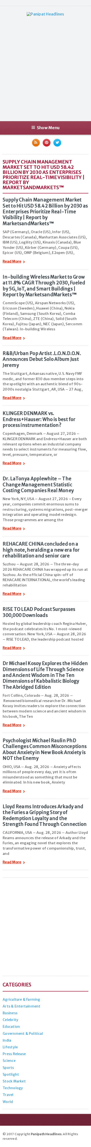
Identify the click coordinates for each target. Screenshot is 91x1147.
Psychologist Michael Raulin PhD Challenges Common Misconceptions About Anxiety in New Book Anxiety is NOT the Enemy (45, 749)
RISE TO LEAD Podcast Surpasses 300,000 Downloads (39, 612)
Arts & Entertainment (21, 1006)
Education (11, 1026)
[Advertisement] (45, 68)
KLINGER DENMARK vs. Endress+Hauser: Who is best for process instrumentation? (39, 419)
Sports (8, 1068)
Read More (12, 262)
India (7, 1040)
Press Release (14, 1054)
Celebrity (10, 1020)
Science (9, 1060)
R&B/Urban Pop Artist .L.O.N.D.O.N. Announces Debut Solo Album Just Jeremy (42, 359)
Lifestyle (10, 1047)
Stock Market (14, 1081)
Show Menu (48, 127)
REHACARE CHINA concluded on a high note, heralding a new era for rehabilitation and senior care (41, 550)
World (8, 1102)
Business (10, 1013)
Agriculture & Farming (21, 999)
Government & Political (23, 1033)
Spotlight (11, 1074)
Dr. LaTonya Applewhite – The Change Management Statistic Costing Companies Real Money (38, 484)
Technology (13, 1088)
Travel (8, 1095)
